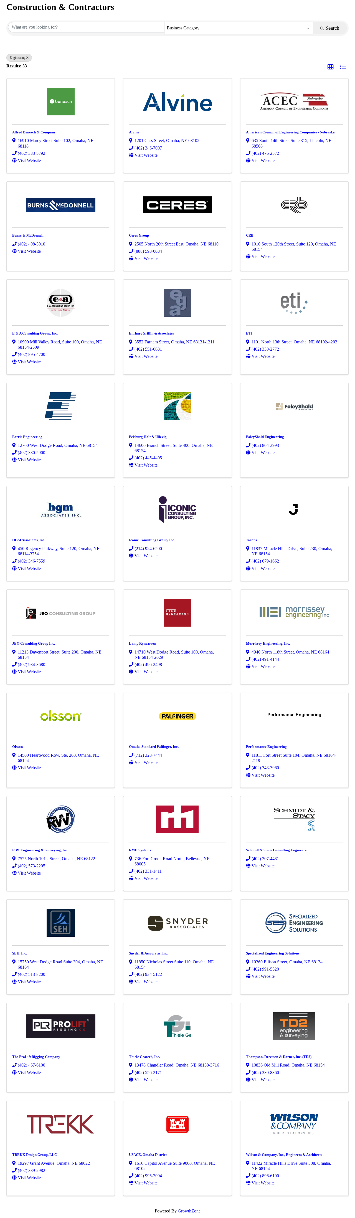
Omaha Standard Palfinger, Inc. (154, 747)
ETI (249, 333)
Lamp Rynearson (142, 643)
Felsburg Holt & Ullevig (148, 437)
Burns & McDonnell (28, 235)
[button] (330, 67)
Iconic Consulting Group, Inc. (152, 540)
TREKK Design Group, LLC (34, 1155)
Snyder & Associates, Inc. (148, 953)
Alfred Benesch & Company (34, 132)
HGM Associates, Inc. (28, 540)
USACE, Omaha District (148, 1155)
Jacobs (251, 540)
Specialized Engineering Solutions (272, 953)
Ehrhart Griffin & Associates (151, 333)
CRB (249, 235)
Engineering (18, 58)
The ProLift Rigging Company (36, 1057)
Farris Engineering (27, 437)
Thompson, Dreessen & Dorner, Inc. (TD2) (278, 1057)
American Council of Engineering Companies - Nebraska (290, 132)
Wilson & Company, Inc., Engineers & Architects (284, 1155)
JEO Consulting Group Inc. (33, 643)
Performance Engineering (266, 747)
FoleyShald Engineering (265, 437)
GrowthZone (189, 1211)
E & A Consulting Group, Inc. (35, 333)
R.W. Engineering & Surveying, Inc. (40, 850)
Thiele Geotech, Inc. (144, 1057)
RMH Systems (140, 850)
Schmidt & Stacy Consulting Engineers (276, 850)
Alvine (134, 132)
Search (332, 28)
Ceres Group (139, 235)
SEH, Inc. (19, 953)
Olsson (17, 747)
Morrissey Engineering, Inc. (268, 643)
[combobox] (238, 28)
